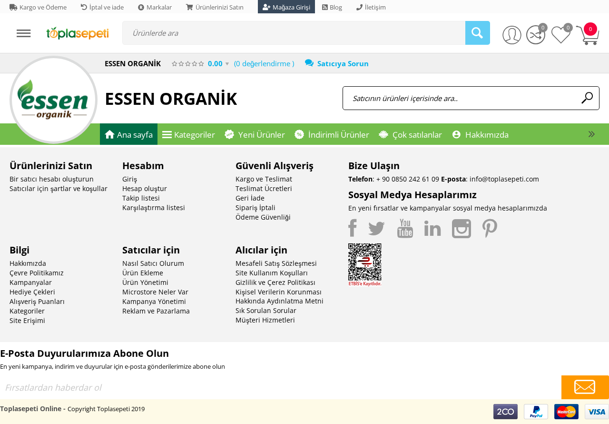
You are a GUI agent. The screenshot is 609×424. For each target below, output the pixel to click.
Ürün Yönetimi (145, 282)
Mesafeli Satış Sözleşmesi (276, 263)
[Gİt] (585, 387)
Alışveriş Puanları (37, 301)
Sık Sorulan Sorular (266, 310)
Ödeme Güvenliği (263, 217)
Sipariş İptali (255, 207)
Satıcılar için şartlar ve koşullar (59, 188)
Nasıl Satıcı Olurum (153, 263)
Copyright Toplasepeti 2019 (106, 408)
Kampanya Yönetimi (154, 301)
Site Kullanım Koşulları (272, 272)
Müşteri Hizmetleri (265, 319)
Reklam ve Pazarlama (156, 310)
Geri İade (250, 197)
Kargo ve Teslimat (264, 178)
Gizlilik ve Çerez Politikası (275, 282)
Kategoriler (27, 310)
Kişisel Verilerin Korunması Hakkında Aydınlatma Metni (280, 296)
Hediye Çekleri (32, 291)
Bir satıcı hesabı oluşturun (52, 178)
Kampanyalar (31, 282)
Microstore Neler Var (155, 291)
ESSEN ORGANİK (171, 98)
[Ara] (477, 33)
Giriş (129, 178)
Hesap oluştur (144, 188)
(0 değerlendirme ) (264, 63)
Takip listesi (141, 197)
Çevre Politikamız (37, 272)
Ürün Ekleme (142, 272)
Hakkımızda (28, 263)
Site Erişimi (27, 320)
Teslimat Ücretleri (264, 188)
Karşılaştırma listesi (153, 207)
